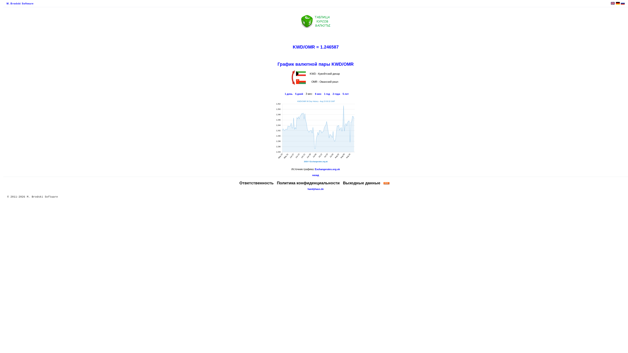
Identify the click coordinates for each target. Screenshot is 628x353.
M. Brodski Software (20, 3)
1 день (289, 94)
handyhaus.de (316, 189)
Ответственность (256, 183)
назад (315, 175)
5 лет (346, 94)
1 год (327, 94)
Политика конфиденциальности (308, 183)
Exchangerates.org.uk (327, 169)
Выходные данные (361, 183)
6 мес (318, 94)
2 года (336, 94)
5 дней (299, 94)
